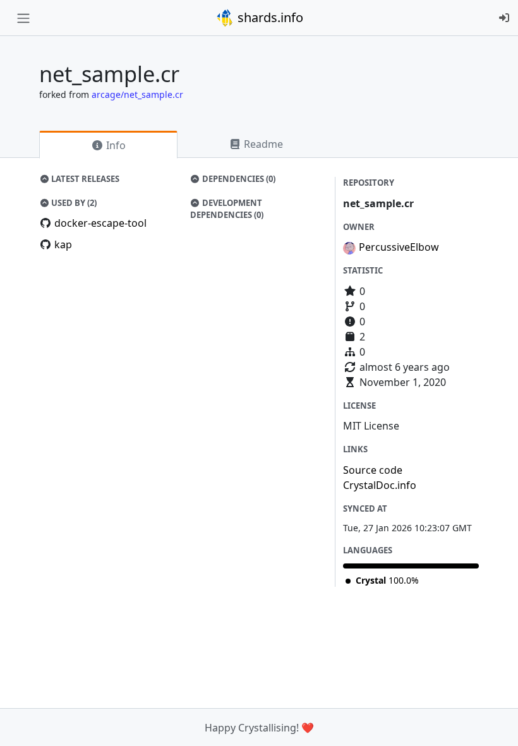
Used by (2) (73, 202)
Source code (372, 470)
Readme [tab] (262, 144)
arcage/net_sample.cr (137, 94)
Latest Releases (84, 178)
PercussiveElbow (399, 247)
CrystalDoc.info (379, 485)
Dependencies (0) (237, 178)
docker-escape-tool (100, 223)
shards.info (268, 17)
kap (63, 244)
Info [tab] (115, 145)
